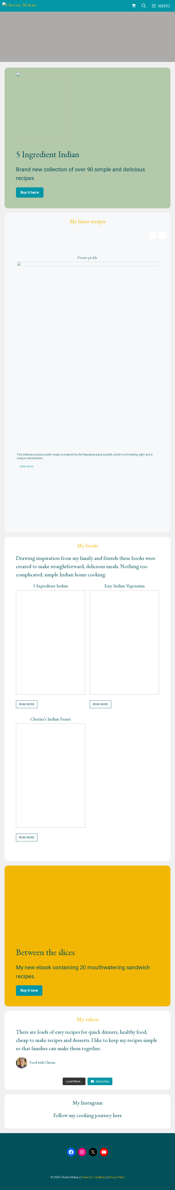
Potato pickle (87, 257)
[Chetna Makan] (23, 6)
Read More (26, 466)
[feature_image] (87, 356)
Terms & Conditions (93, 1177)
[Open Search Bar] (144, 6)
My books (87, 545)
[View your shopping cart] (134, 6)
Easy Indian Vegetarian (124, 585)
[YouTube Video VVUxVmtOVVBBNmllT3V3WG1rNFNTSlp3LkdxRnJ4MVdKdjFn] (40, 1074)
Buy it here (30, 192)
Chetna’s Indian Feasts (50, 718)
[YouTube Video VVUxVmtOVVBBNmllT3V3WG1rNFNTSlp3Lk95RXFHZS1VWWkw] (134, 1074)
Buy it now (29, 990)
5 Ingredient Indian (50, 585)
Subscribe (102, 1081)
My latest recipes (88, 221)
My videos (87, 1019)
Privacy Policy (116, 1177)
